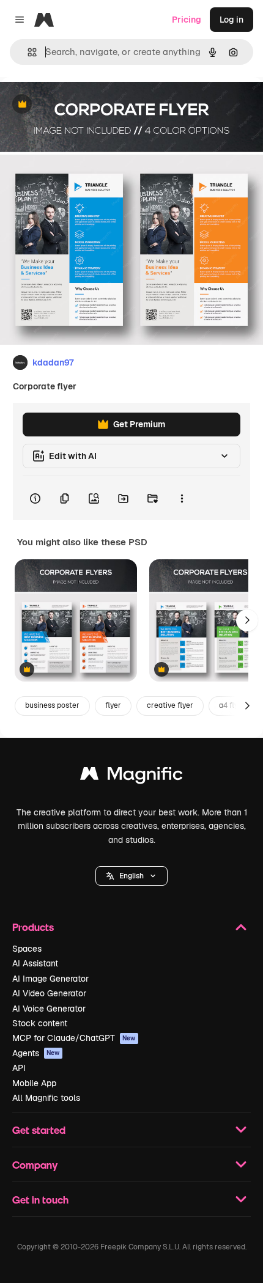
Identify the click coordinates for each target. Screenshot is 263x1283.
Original (78, 105)
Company (34, 1164)
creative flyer (170, 705)
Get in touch (40, 1199)
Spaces (27, 948)
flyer (113, 705)
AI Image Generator (50, 978)
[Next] (247, 620)
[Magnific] (131, 776)
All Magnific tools (46, 1097)
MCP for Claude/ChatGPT (74, 1037)
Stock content (39, 1023)
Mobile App (34, 1083)
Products (33, 927)
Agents (36, 1053)
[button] (131, 876)
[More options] (181, 498)
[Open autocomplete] (27, 52)
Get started (38, 1129)
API (19, 1067)
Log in (231, 19)
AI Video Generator (49, 993)
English (131, 876)
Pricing (186, 19)
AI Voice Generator (49, 1008)
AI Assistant (35, 963)
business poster (52, 705)
